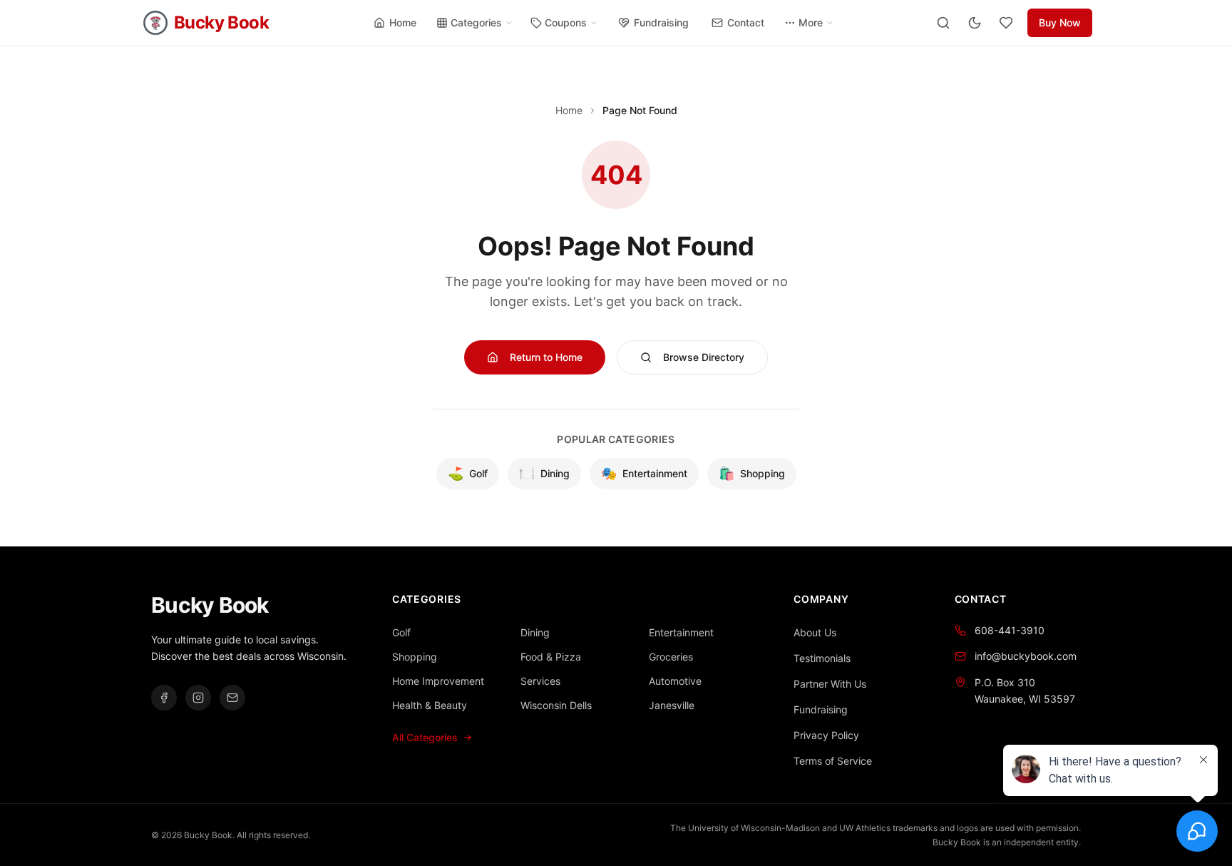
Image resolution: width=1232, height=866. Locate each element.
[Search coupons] (943, 23)
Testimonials (822, 658)
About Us (815, 632)
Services (540, 681)
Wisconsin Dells (556, 705)
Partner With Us (830, 684)
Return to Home (546, 357)
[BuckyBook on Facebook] (164, 697)
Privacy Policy (826, 735)
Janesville (671, 705)
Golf (468, 473)
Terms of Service (833, 761)
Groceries (671, 657)
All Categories (425, 737)
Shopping (752, 473)
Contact (745, 22)
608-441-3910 (1009, 630)
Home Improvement (438, 681)
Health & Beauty (429, 705)
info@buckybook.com (1026, 656)
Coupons (566, 22)
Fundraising (661, 22)
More (811, 22)
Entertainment (644, 473)
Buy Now (1060, 22)
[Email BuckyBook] (232, 697)
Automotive (675, 681)
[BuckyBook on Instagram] (198, 697)
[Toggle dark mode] (975, 23)
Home (402, 22)
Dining (544, 473)
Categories (476, 22)
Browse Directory (703, 357)
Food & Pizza (550, 657)
